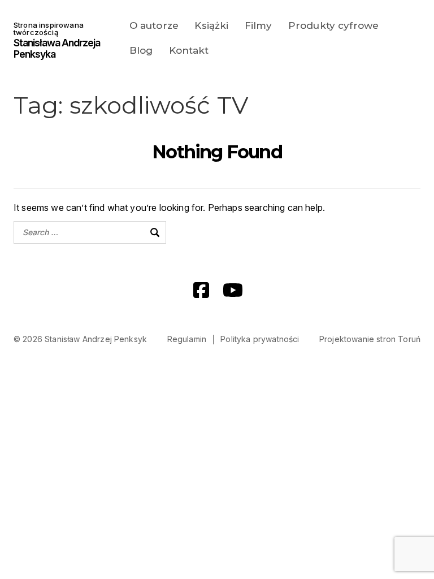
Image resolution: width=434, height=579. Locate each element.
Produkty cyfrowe (333, 25)
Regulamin (186, 339)
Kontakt (189, 50)
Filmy (258, 25)
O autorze (154, 25)
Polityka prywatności (259, 339)
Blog (141, 50)
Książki (211, 25)
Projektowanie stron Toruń (369, 339)
